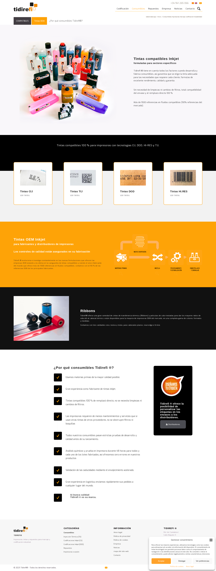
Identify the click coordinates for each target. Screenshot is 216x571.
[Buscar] (199, 6)
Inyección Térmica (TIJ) (72, 537)
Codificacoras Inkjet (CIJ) (73, 540)
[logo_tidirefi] (25, 6)
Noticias (117, 548)
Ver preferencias (202, 561)
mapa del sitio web (121, 551)
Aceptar (161, 561)
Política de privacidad (122, 536)
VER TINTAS (25, 195)
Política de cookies (177, 567)
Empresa (117, 544)
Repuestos (68, 548)
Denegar (181, 561)
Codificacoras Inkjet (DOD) (74, 544)
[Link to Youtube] (200, 3)
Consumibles (69, 533)
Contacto (117, 555)
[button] (211, 540)
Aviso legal (190, 567)
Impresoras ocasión (71, 552)
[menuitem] (122, 6)
